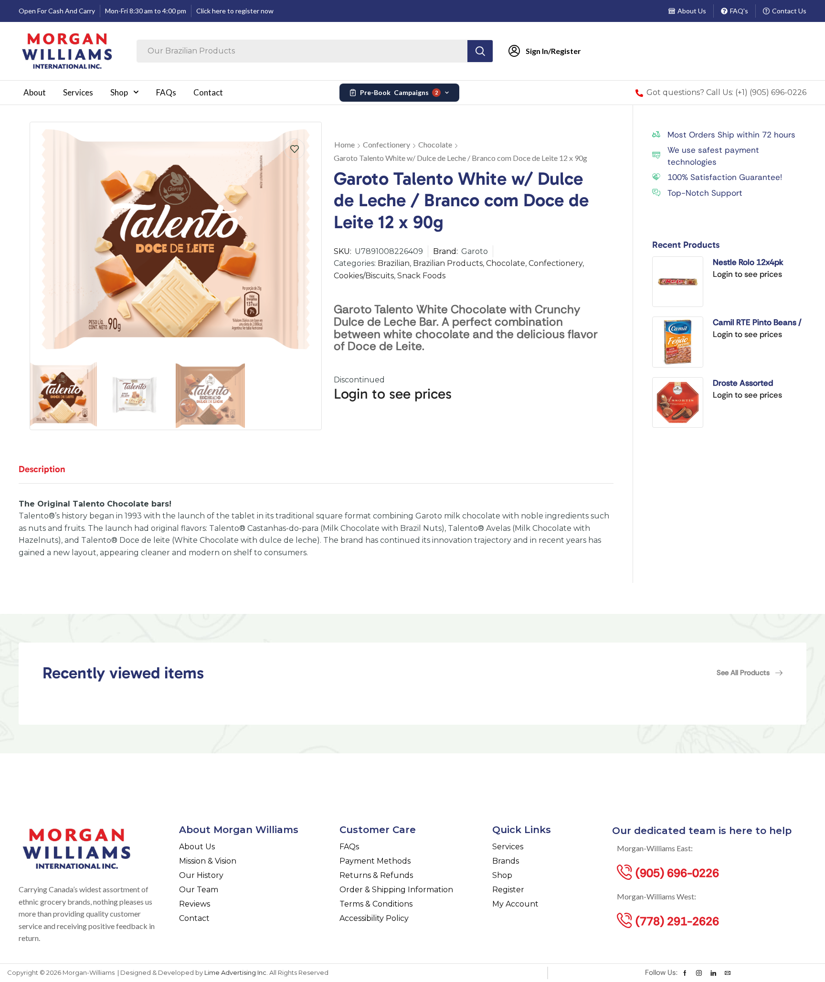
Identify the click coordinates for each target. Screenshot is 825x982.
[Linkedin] (713, 973)
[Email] (727, 973)
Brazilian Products (448, 263)
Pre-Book (399, 92)
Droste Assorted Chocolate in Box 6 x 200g (750, 383)
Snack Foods (421, 275)
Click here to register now (235, 11)
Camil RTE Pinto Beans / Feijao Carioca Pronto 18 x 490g (758, 322)
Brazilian (394, 263)
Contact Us (789, 11)
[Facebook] (685, 973)
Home (344, 144)
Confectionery (386, 144)
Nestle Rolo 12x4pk (748, 262)
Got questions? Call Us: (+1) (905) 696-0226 (726, 92)
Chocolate (435, 144)
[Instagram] (699, 973)
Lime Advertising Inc (235, 972)
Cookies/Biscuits (364, 275)
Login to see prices (393, 393)
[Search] (480, 51)
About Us (691, 11)
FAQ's (739, 11)
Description (42, 469)
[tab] (49, 474)
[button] (750, 673)
